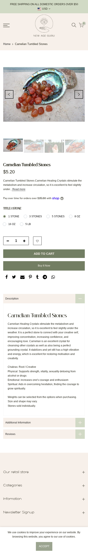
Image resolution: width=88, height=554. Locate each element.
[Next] (79, 94)
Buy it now (44, 265)
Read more (18, 189)
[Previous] (9, 94)
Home (6, 44)
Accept (44, 546)
